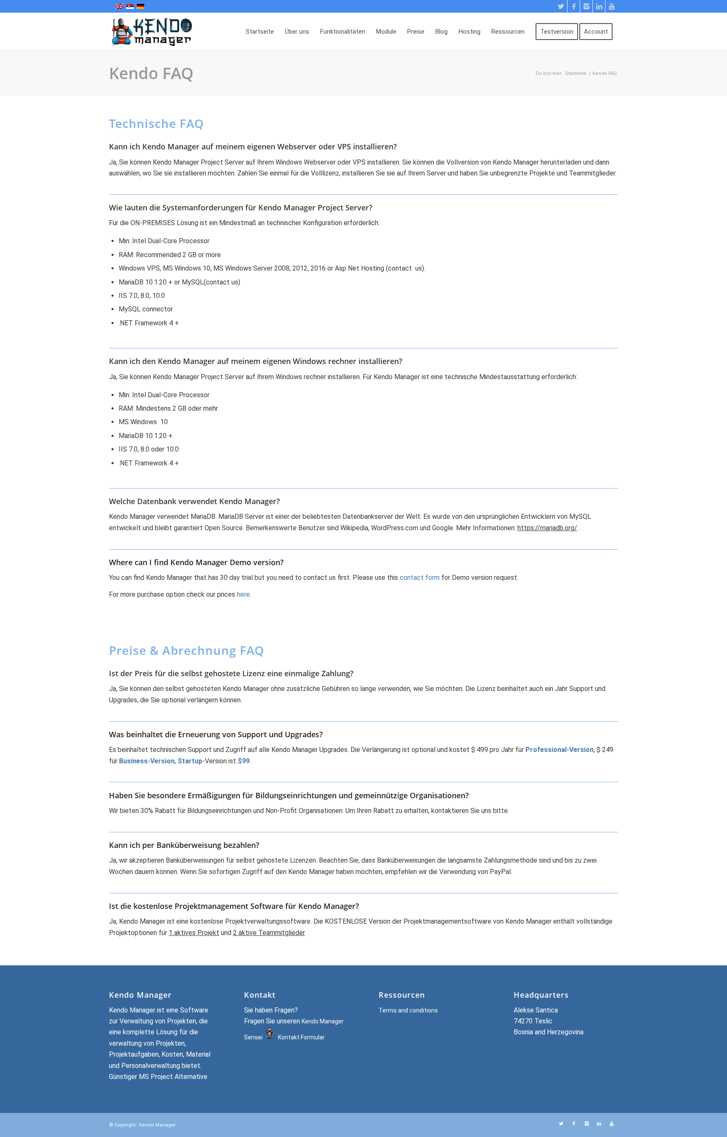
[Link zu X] (561, 6)
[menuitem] (259, 31)
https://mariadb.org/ (547, 528)
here (243, 594)
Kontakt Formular (301, 1037)
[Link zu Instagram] (586, 6)
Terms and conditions (408, 1010)
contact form (420, 578)
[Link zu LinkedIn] (599, 6)
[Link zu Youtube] (611, 6)
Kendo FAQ (151, 73)
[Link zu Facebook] (574, 6)
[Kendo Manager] (159, 31)
